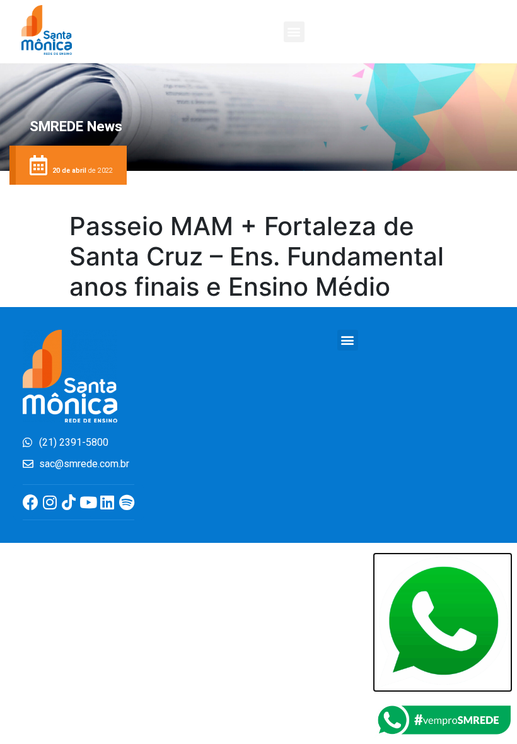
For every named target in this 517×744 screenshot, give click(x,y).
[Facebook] (30, 502)
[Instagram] (49, 502)
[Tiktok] (69, 502)
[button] (294, 31)
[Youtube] (88, 502)
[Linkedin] (107, 502)
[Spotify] (126, 502)
